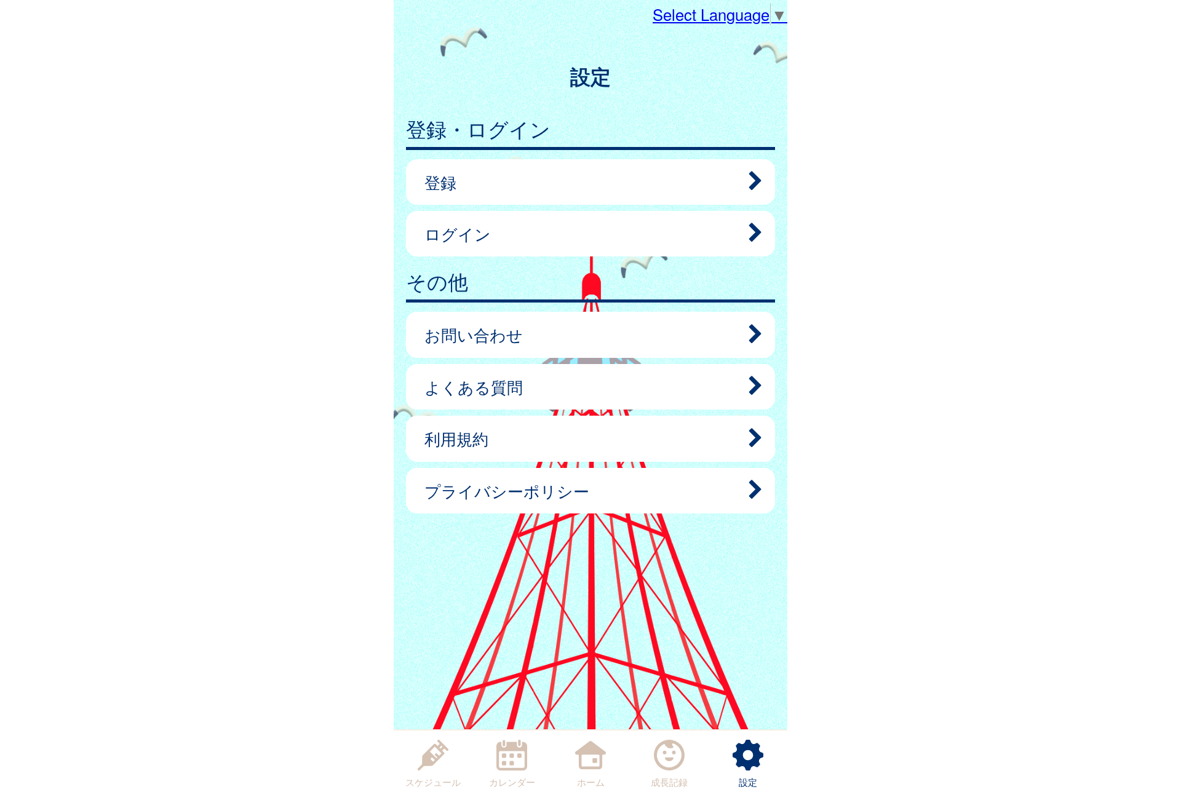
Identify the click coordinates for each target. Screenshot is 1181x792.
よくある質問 (473, 387)
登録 (440, 182)
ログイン (457, 234)
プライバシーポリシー (506, 491)
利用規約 (456, 438)
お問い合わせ (473, 334)
